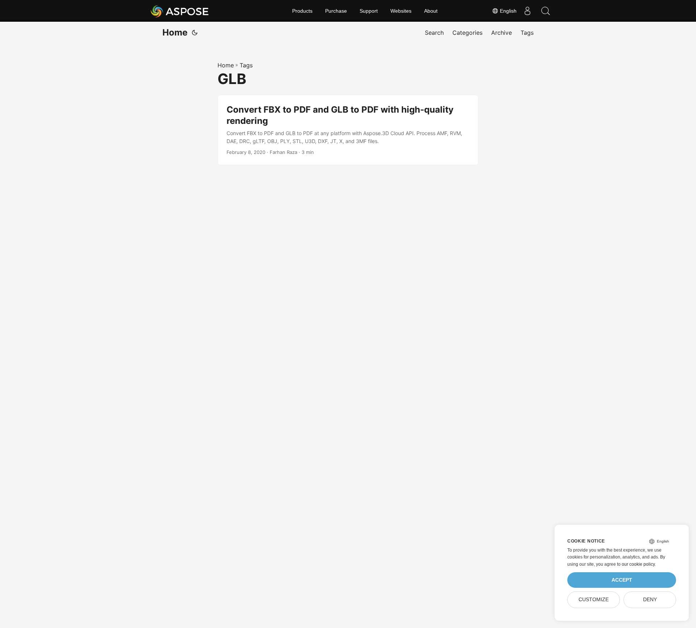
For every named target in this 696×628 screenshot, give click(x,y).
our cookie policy (638, 564)
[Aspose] (180, 11)
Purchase (336, 11)
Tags (246, 65)
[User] (527, 11)
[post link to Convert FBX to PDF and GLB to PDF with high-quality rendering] (348, 130)
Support (369, 11)
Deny (650, 599)
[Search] (545, 11)
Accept (622, 580)
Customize (594, 599)
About (431, 11)
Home (174, 32)
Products (302, 11)
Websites (400, 11)
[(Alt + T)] (194, 32)
